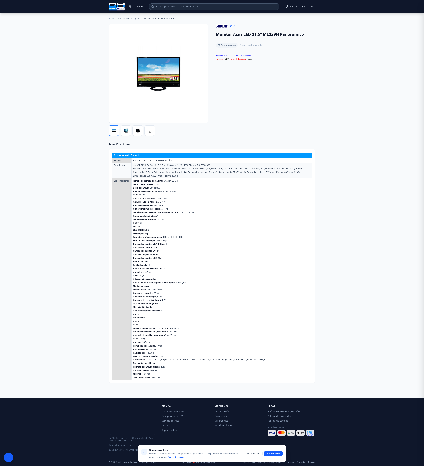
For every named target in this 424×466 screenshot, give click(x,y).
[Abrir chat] (8, 457)
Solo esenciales (252, 453)
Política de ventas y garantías (284, 411)
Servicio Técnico (170, 420)
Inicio (111, 18)
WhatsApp (133, 450)
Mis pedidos (221, 420)
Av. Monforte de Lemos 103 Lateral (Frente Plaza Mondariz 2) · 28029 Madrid (131, 439)
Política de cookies (278, 420)
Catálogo (138, 6)
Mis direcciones (223, 425)
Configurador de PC (172, 416)
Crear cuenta (222, 416)
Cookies (311, 462)
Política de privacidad (280, 416)
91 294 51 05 (118, 450)
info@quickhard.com (121, 445)
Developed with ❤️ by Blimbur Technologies (198, 462)
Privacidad (301, 462)
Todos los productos (173, 411)
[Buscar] (152, 6)
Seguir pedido (169, 430)
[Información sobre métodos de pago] (291, 433)
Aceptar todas (273, 453)
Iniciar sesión (222, 411)
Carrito (165, 425)
